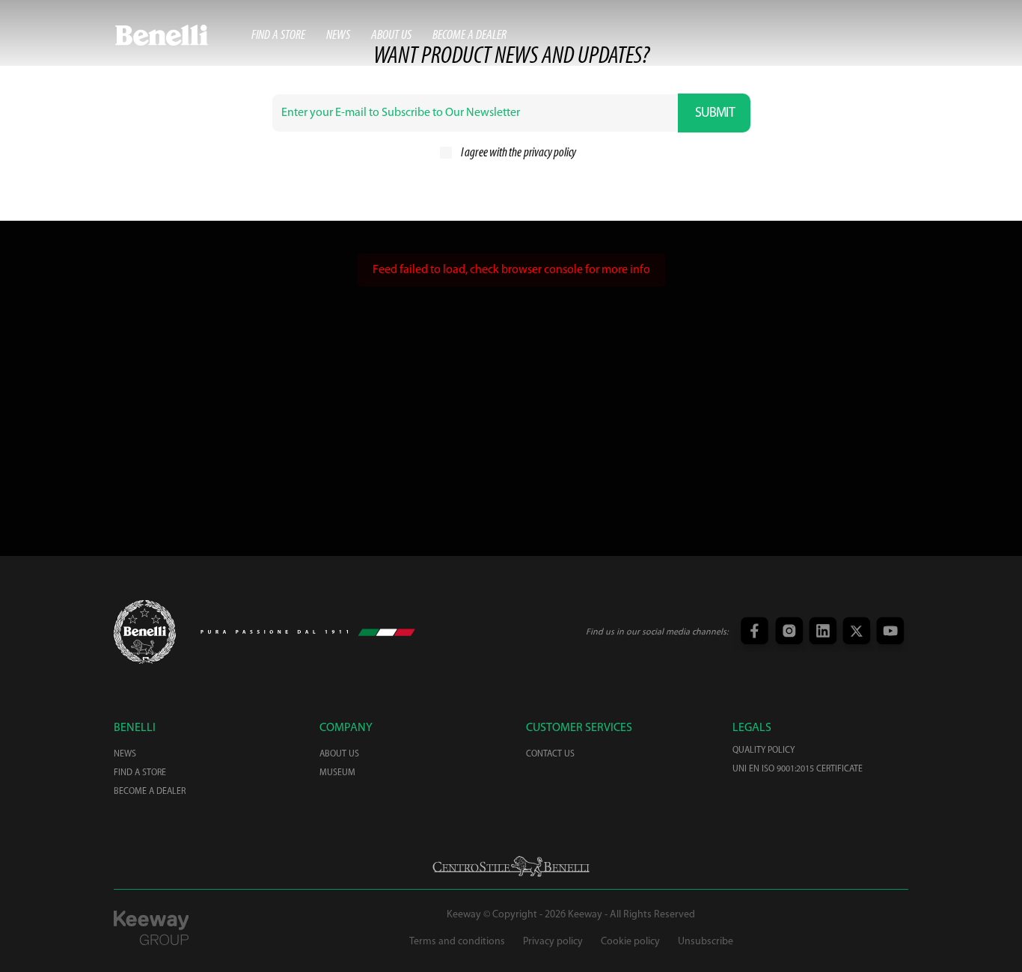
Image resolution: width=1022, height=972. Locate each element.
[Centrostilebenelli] (511, 866)
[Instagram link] (787, 632)
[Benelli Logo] (182, 35)
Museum (337, 772)
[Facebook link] (754, 632)
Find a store (278, 36)
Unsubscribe (705, 941)
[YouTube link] (888, 632)
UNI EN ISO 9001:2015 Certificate (797, 769)
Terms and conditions (457, 941)
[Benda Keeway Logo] (145, 632)
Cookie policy (630, 941)
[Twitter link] (855, 632)
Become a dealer (469, 36)
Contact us (550, 754)
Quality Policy (763, 750)
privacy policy (550, 153)
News (338, 36)
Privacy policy (553, 941)
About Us (391, 36)
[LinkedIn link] (821, 632)
